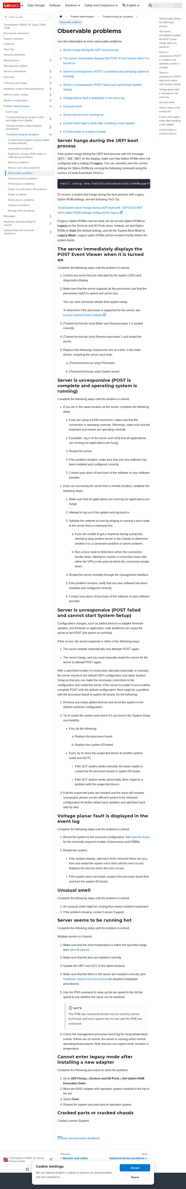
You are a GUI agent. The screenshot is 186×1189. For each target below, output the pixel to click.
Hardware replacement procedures (24, 88)
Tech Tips (9, 49)
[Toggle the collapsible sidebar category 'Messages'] (50, 216)
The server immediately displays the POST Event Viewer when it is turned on (170, 39)
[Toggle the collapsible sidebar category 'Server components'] (50, 71)
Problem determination (17, 106)
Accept (135, 1167)
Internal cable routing (16, 94)
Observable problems (20, 173)
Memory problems (18, 162)
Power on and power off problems (27, 189)
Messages (9, 216)
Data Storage (36, 5)
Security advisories (14, 54)
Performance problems (21, 183)
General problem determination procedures (24, 127)
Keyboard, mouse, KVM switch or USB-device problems (27, 155)
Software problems (19, 205)
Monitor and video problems (24, 167)
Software (55, 5)
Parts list (8, 77)
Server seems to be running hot (83, 114)
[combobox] (9, 17)
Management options (16, 65)
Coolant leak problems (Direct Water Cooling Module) (29, 142)
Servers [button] (15, 5)
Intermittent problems (20, 148)
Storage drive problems (21, 210)
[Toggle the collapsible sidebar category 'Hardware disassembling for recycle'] (50, 223)
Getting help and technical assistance (19, 232)
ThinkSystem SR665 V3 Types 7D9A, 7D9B (25, 26)
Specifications (11, 60)
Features (9, 43)
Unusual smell (72, 106)
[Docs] (4, 5)
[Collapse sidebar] (27, 1169)
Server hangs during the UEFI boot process (91, 50)
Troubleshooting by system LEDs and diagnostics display (25, 119)
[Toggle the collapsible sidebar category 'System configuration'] (50, 100)
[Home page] (60, 16)
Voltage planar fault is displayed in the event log (94, 98)
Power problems (17, 194)
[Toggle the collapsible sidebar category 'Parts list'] (50, 77)
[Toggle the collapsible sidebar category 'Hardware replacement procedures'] (50, 89)
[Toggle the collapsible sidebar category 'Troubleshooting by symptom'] (50, 134)
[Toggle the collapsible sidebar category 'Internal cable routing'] (50, 95)
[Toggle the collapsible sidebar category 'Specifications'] (50, 60)
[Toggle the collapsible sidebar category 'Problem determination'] (50, 106)
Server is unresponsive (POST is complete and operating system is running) (170, 60)
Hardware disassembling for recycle (20, 223)
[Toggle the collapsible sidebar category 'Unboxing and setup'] (50, 83)
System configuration (16, 100)
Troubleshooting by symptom (22, 134)
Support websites (13, 38)
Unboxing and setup (15, 82)
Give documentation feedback (81, 1138)
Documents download (16, 33)
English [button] (131, 5)
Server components (15, 71)
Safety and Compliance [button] (99, 5)
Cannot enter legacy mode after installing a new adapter (99, 123)
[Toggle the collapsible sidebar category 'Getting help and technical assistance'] (50, 232)
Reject (135, 1177)
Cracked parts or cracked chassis (84, 131)
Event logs (12, 111)
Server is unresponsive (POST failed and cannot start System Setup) (170, 78)
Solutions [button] (71, 5)
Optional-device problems (22, 178)
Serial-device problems (21, 199)
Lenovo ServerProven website (82, 315)
